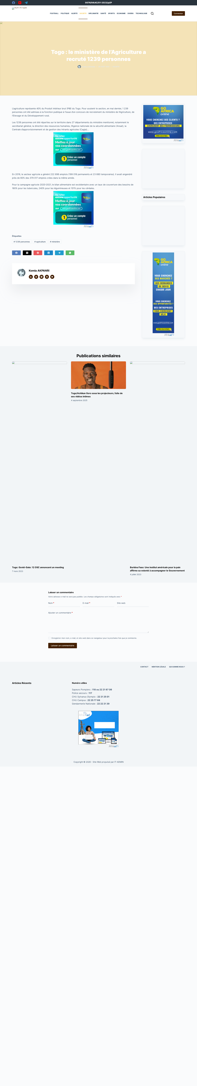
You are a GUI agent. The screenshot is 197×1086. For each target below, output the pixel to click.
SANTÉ (103, 13)
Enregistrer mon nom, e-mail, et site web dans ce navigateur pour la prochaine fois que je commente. (94, 638)
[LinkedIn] (48, 252)
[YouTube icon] (52, 277)
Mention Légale (159, 667)
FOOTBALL (54, 13)
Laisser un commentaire (62, 645)
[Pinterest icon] (47, 277)
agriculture (40, 242)
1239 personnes (22, 242)
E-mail (86, 603)
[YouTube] (19, 2)
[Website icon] (36, 277)
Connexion (178, 13)
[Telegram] (26, 2)
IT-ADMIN (119, 762)
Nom (51, 603)
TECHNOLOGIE (141, 13)
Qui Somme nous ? (177, 667)
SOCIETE (83, 13)
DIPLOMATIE (93, 13)
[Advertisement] (163, 170)
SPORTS (111, 13)
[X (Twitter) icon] (42, 277)
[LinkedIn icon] (31, 277)
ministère (55, 242)
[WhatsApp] (70, 252)
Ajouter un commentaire (60, 612)
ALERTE (74, 13)
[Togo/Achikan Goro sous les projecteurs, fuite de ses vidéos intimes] (98, 375)
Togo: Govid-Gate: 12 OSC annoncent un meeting (38, 567)
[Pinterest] (38, 252)
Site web (121, 603)
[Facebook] (13, 2)
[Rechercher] (152, 13)
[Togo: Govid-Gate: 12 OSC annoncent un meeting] (39, 462)
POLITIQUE (65, 13)
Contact (144, 667)
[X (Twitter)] (27, 252)
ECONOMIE (121, 13)
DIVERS (130, 13)
